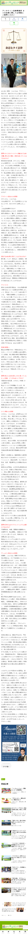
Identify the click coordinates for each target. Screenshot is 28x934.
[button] (25, 484)
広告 (4, 779)
